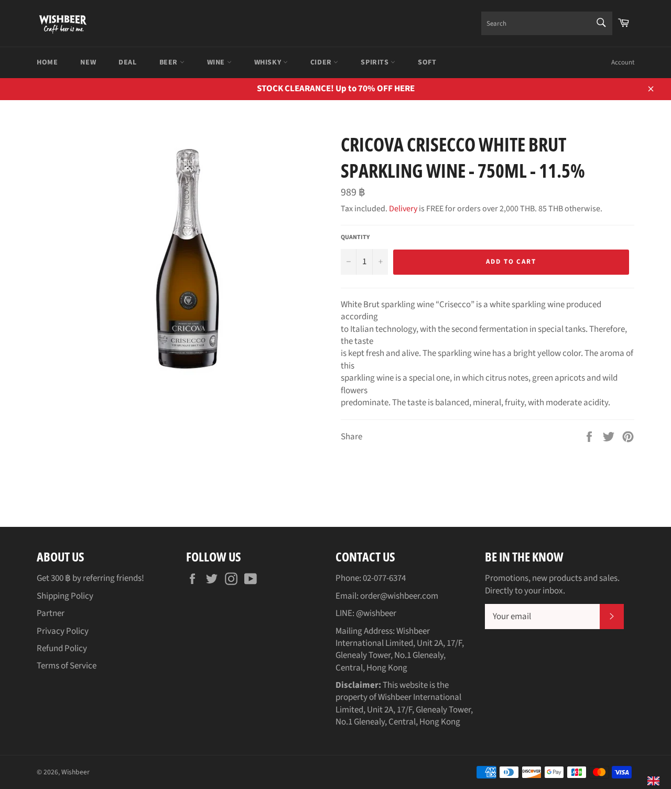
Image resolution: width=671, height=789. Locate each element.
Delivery (403, 208)
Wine (217, 62)
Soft (427, 62)
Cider (322, 62)
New (88, 62)
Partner (50, 613)
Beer (169, 62)
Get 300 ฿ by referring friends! (90, 578)
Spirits (376, 62)
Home (47, 62)
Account (622, 62)
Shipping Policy (65, 596)
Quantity (355, 237)
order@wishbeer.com (399, 596)
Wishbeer (75, 772)
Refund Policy (62, 648)
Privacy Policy (63, 631)
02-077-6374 (384, 578)
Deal (127, 62)
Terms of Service (66, 666)
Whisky (268, 62)
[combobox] (546, 23)
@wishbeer (376, 613)
